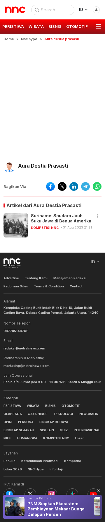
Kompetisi (72, 461)
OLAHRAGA (13, 414)
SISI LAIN (47, 430)
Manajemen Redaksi (69, 278)
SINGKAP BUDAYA (53, 422)
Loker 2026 (13, 469)
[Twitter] (30, 494)
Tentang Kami (36, 278)
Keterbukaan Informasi (39, 461)
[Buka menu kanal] (99, 27)
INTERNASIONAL (87, 430)
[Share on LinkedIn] (73, 186)
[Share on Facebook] (50, 186)
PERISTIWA (12, 406)
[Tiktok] (72, 494)
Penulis (9, 461)
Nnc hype (29, 39)
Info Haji (56, 469)
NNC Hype (36, 469)
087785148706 (16, 331)
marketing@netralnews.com (27, 366)
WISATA (33, 406)
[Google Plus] (93, 494)
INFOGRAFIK (88, 414)
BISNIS (50, 406)
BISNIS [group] (55, 26)
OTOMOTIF (71, 406)
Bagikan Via (15, 186)
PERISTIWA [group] (13, 26)
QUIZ (64, 430)
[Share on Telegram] (85, 186)
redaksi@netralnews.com (24, 348)
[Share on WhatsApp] (97, 186)
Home (9, 39)
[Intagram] (51, 494)
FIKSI (7, 438)
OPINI (8, 422)
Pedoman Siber (16, 286)
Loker (79, 438)
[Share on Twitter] (62, 186)
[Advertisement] (52, 97)
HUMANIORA (27, 438)
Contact (76, 286)
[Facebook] (9, 494)
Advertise (11, 278)
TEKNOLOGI (63, 414)
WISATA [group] (36, 26)
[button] (98, 216)
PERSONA (26, 422)
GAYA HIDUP (38, 414)
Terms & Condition (49, 286)
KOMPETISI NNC (45, 228)
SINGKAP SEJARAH (19, 430)
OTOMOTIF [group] (77, 26)
